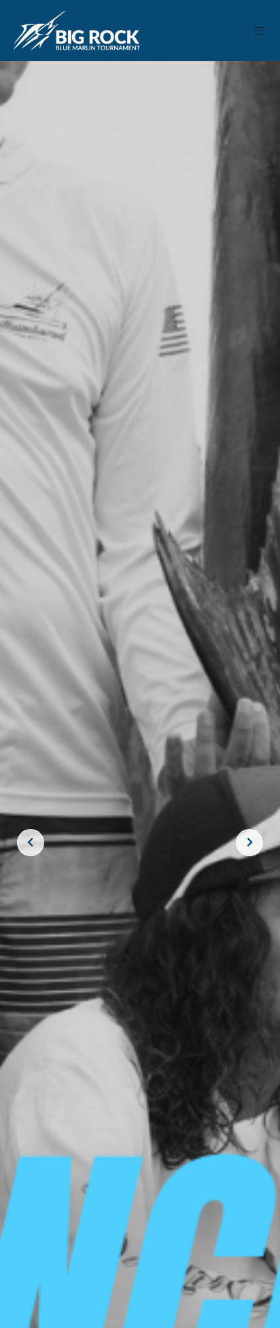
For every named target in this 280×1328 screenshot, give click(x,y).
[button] (260, 31)
